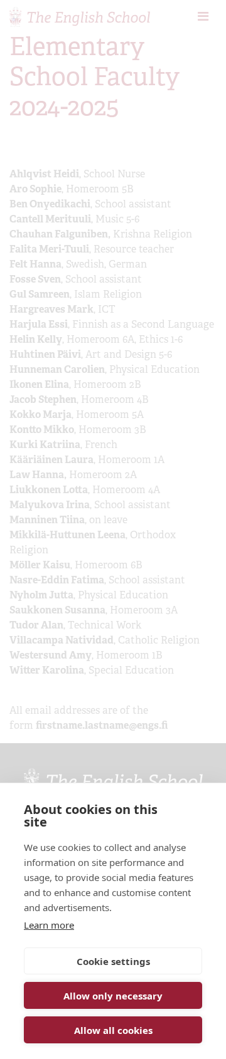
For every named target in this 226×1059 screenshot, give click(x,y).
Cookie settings (113, 961)
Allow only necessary (113, 995)
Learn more (49, 925)
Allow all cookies (113, 1030)
